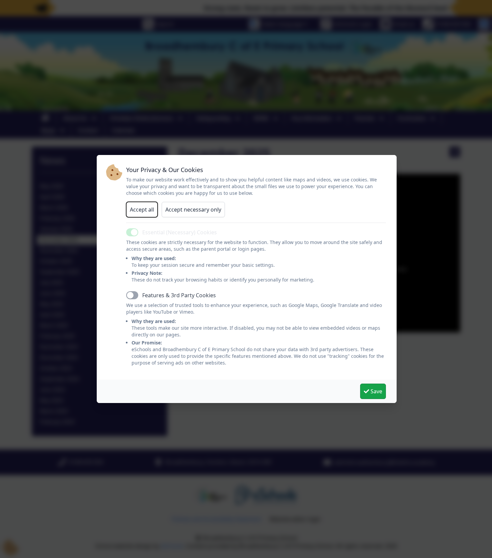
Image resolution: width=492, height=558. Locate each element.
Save (375, 391)
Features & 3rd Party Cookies (179, 295)
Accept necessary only (193, 209)
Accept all (142, 209)
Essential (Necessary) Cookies (179, 232)
